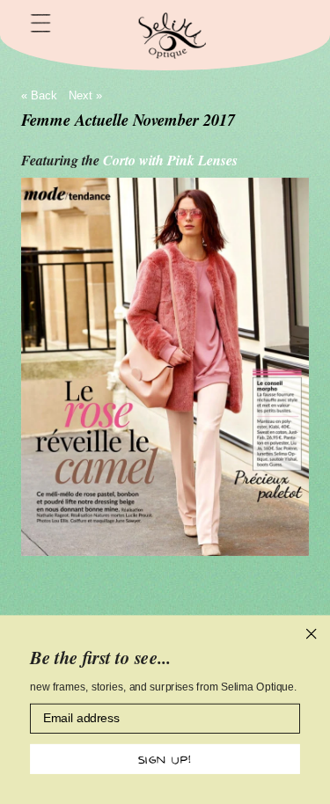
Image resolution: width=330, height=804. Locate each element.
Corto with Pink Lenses (170, 160)
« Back (39, 95)
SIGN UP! (165, 758)
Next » (85, 95)
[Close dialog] (311, 634)
